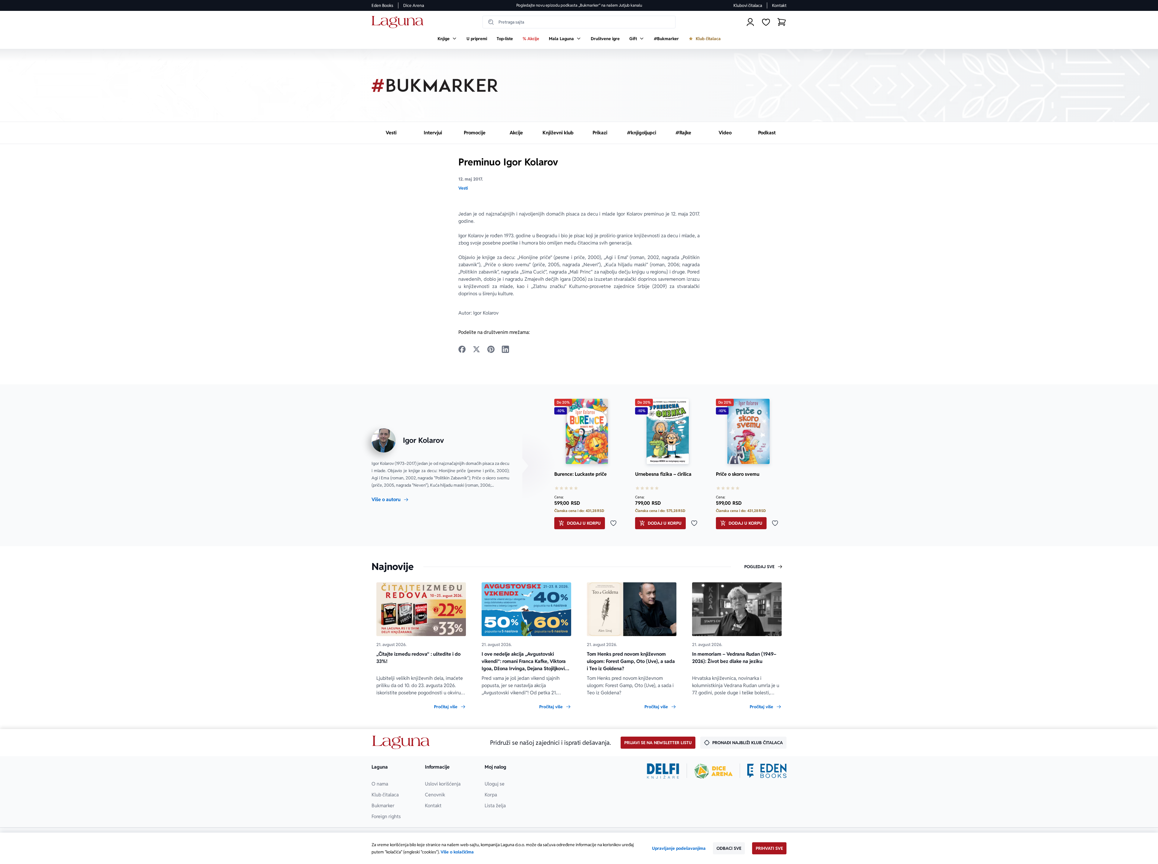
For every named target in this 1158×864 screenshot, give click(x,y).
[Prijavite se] (750, 22)
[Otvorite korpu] (781, 22)
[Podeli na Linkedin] (505, 349)
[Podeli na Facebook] (462, 349)
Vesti (463, 188)
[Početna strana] (399, 22)
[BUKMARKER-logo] (435, 85)
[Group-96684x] (766, 771)
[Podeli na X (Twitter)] (476, 349)
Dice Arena (413, 5)
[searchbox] (579, 22)
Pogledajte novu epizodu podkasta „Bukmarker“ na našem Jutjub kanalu (579, 5)
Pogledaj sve (759, 566)
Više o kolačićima (457, 852)
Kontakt (779, 5)
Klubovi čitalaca (747, 5)
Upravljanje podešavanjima (679, 848)
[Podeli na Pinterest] (491, 349)
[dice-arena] (713, 771)
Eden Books (382, 5)
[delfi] (663, 771)
